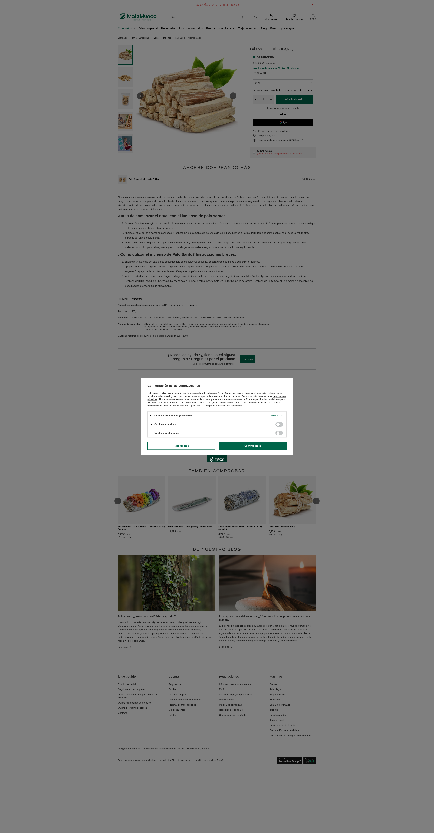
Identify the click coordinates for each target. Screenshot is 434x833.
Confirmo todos (252, 445)
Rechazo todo (181, 445)
